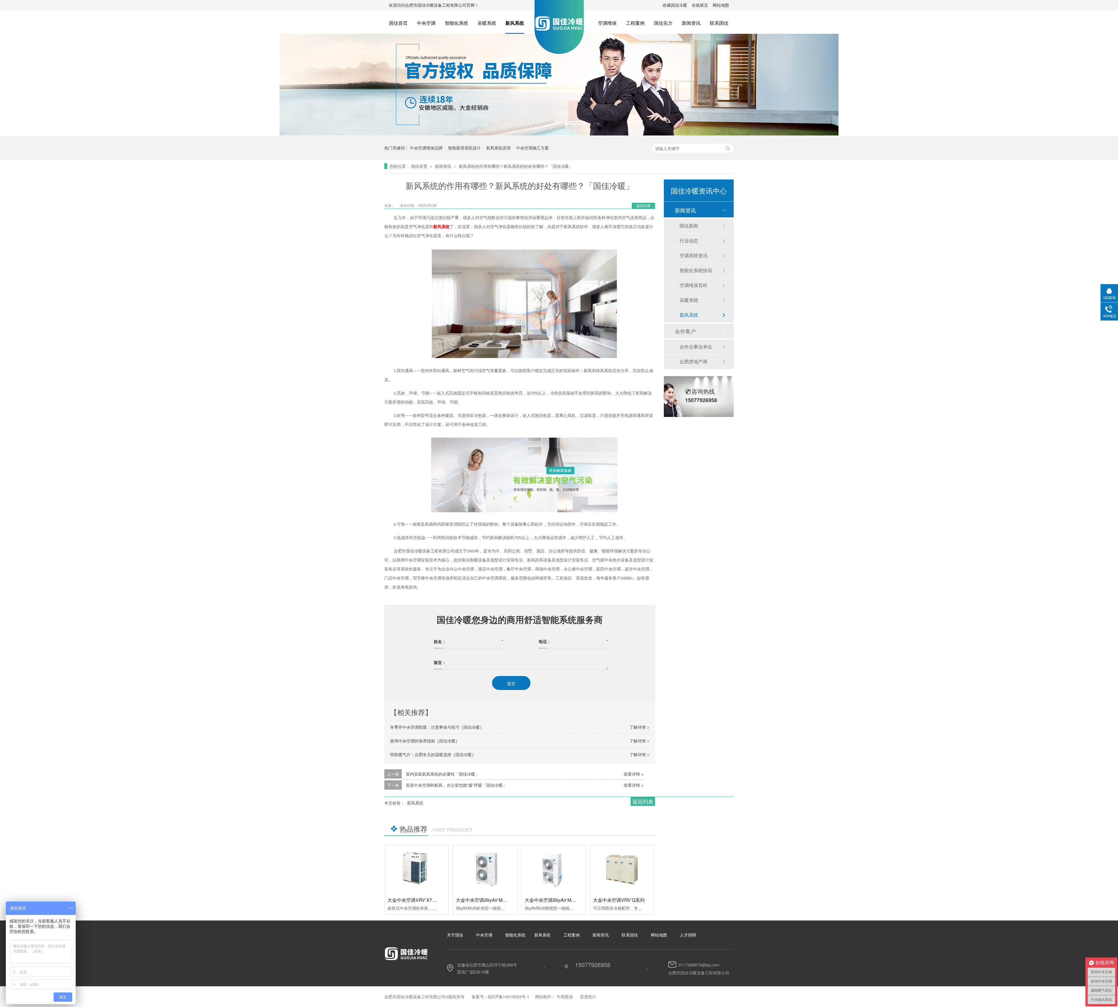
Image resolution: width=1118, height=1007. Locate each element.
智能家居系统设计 (464, 148)
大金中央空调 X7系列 (414, 900)
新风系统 (514, 23)
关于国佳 (455, 935)
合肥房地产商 (693, 361)
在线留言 (700, 5)
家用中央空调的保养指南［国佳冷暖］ (424, 741)
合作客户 (685, 331)
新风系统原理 (498, 148)
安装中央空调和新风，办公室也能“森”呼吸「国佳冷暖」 (456, 785)
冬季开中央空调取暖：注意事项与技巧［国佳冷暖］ (437, 727)
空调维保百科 (693, 285)
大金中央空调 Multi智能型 (558, 900)
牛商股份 (565, 996)
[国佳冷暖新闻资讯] (559, 134)
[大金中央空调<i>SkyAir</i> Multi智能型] (553, 869)
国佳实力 (663, 23)
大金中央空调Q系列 (619, 900)
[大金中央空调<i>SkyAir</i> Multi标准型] (485, 869)
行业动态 (689, 240)
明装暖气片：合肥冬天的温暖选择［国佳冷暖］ (433, 754)
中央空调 (426, 23)
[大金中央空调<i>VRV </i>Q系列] (622, 869)
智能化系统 (456, 23)
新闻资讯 (691, 23)
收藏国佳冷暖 (675, 5)
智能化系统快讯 (696, 270)
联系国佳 (719, 23)
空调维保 (607, 23)
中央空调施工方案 (532, 148)
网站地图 (721, 5)
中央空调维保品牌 (426, 148)
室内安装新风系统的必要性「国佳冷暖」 (442, 774)
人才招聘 (688, 935)
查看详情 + (633, 774)
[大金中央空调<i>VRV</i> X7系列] (416, 869)
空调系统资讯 (693, 255)
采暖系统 (486, 23)
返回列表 (643, 205)
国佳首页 (398, 23)
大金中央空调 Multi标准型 (489, 900)
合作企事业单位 (696, 346)
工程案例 (635, 23)
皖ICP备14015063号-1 (508, 996)
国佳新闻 (689, 225)
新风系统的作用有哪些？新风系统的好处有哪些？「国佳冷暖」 (516, 166)
